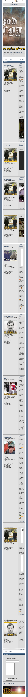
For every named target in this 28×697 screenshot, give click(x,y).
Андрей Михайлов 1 (8, 65)
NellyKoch (6, 378)
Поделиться (21, 63)
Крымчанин (6, 246)
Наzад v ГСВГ (7, 54)
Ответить (22, 59)
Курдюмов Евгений (8, 437)
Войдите (11, 52)
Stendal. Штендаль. (15, 54)
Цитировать (22, 141)
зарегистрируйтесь (18, 52)
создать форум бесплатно (20, 686)
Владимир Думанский (8, 316)
